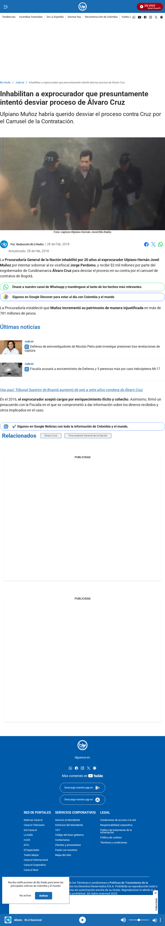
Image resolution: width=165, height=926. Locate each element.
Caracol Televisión (34, 825)
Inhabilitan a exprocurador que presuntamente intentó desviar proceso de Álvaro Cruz (77, 82)
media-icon (82, 920)
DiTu (26, 845)
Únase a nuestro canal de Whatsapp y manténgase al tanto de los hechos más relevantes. (77, 287)
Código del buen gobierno (69, 835)
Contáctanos (62, 840)
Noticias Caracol (33, 820)
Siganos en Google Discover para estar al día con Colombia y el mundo (63, 297)
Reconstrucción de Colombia (101, 17)
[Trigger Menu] (5, 6)
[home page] (82, 6)
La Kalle (28, 835)
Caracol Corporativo (35, 865)
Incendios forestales (31, 17)
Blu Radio (5, 82)
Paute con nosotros (66, 850)
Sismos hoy (74, 17)
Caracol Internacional (36, 860)
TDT (57, 830)
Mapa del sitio (63, 855)
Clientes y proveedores (68, 845)
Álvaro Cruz (50, 435)
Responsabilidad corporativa (116, 825)
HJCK (27, 840)
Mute (123, 920)
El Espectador (31, 850)
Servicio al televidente (67, 820)
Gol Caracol (30, 830)
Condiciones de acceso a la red (118, 820)
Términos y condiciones (113, 842)
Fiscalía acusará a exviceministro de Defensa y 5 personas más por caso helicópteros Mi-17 (95, 369)
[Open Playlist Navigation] (160, 920)
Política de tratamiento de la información (116, 831)
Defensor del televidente (69, 825)
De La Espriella (55, 17)
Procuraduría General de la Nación (88, 435)
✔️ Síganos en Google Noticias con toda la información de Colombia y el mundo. (70, 426)
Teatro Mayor (31, 855)
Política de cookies (111, 837)
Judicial (19, 82)
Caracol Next (31, 870)
